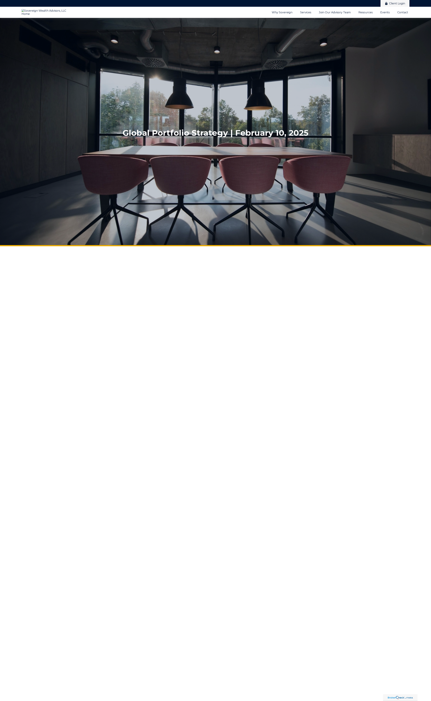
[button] (282, 12)
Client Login (397, 3)
